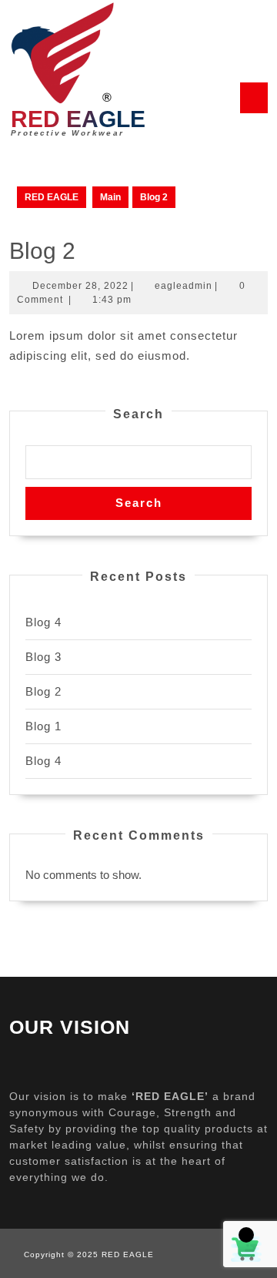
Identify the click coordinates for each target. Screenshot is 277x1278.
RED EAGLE (78, 119)
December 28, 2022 (80, 285)
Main (110, 197)
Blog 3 (43, 656)
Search (138, 414)
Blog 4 (43, 622)
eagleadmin (183, 285)
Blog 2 (43, 691)
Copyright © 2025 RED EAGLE (89, 1254)
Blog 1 (43, 726)
